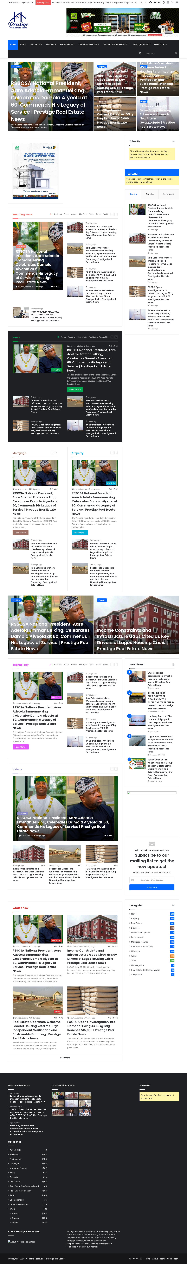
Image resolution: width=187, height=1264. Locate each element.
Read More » (75, 389)
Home (13, 44)
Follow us (145, 1085)
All (51, 214)
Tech (91, 214)
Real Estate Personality (116, 44)
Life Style (16, 67)
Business (102, 101)
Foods (66, 214)
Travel (98, 214)
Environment (67, 44)
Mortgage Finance (89, 44)
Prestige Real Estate (55, 1259)
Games (74, 214)
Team (162, 1259)
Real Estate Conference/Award (145, 970)
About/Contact (141, 44)
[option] (93, 96)
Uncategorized (138, 965)
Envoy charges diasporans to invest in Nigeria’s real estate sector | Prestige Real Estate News (160, 679)
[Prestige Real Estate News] (18, 20)
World (105, 214)
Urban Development (140, 932)
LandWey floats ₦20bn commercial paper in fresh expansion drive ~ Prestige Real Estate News (160, 722)
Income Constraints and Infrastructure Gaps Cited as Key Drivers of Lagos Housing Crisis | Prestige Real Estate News (115, 81)
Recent (133, 194)
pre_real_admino (24, 287)
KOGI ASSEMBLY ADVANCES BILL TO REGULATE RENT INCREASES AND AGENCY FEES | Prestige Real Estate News (46, 316)
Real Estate (36, 44)
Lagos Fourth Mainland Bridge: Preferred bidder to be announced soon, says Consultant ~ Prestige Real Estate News (161, 744)
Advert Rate (160, 44)
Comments (168, 194)
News (23, 44)
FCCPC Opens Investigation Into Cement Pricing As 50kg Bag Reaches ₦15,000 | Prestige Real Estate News (115, 116)
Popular (150, 194)
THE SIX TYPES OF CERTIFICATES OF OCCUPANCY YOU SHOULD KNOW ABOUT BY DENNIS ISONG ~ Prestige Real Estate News (161, 701)
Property (51, 44)
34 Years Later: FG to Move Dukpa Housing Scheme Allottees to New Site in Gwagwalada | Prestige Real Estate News (101, 296)
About (155, 1259)
